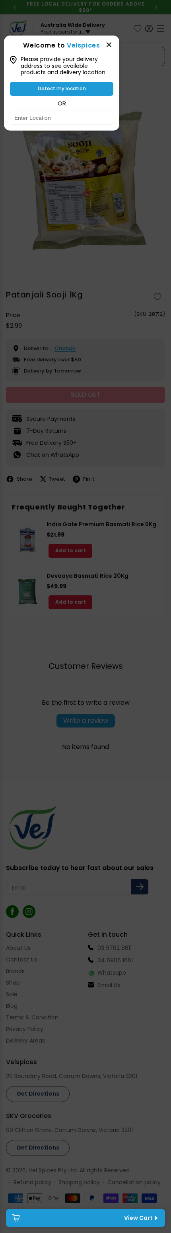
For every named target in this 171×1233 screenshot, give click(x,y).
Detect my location (62, 88)
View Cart (138, 1218)
